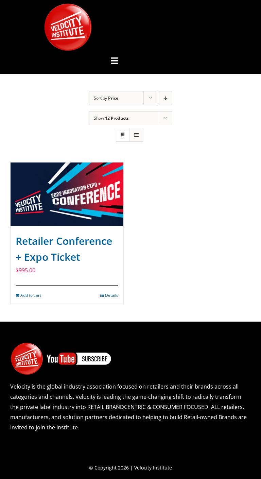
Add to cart (30, 295)
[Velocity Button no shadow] (68, 6)
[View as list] (136, 134)
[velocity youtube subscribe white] (61, 344)
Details (111, 295)
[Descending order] (165, 98)
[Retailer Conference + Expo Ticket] (67, 194)
